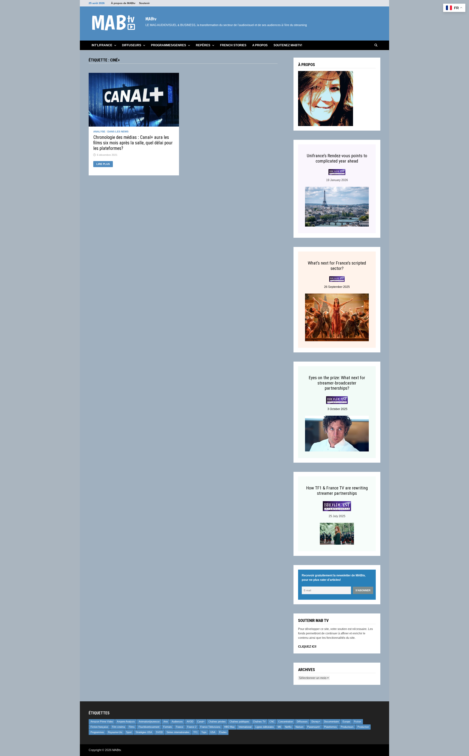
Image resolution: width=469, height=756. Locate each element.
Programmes (97, 732)
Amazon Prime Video (102, 721)
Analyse (99, 131)
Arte (165, 721)
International (245, 727)
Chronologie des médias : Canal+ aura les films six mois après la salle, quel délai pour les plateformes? (133, 143)
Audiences (177, 721)
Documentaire (331, 721)
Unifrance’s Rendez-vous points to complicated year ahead (337, 158)
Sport (129, 732)
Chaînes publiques (239, 721)
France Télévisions (210, 727)
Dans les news (117, 131)
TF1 (195, 732)
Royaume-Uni (115, 732)
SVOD (159, 732)
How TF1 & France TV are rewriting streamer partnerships (337, 490)
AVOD (190, 721)
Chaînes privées (217, 721)
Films (132, 727)
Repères (203, 45)
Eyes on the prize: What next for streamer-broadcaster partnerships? (337, 383)
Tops (203, 732)
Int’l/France (102, 45)
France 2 (191, 727)
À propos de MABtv (123, 3)
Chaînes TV (259, 721)
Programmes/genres (168, 45)
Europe (346, 721)
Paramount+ (313, 727)
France (179, 727)
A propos (260, 45)
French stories (233, 45)
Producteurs (347, 727)
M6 (279, 727)
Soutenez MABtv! (288, 45)
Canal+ (201, 721)
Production (363, 727)
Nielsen (299, 727)
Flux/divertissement (149, 727)
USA (212, 732)
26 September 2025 (337, 286)
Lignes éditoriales (264, 727)
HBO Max (229, 727)
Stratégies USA (144, 732)
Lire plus (104, 164)
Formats (167, 727)
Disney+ (315, 721)
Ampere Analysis (126, 721)
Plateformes (330, 727)
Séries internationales (178, 732)
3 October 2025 (337, 409)
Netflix (288, 727)
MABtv (150, 18)
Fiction (357, 721)
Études (223, 732)
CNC (271, 721)
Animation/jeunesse (149, 721)
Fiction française (99, 727)
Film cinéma (118, 727)
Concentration (285, 721)
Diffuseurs (131, 45)
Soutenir (144, 3)
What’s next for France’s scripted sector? (337, 265)
